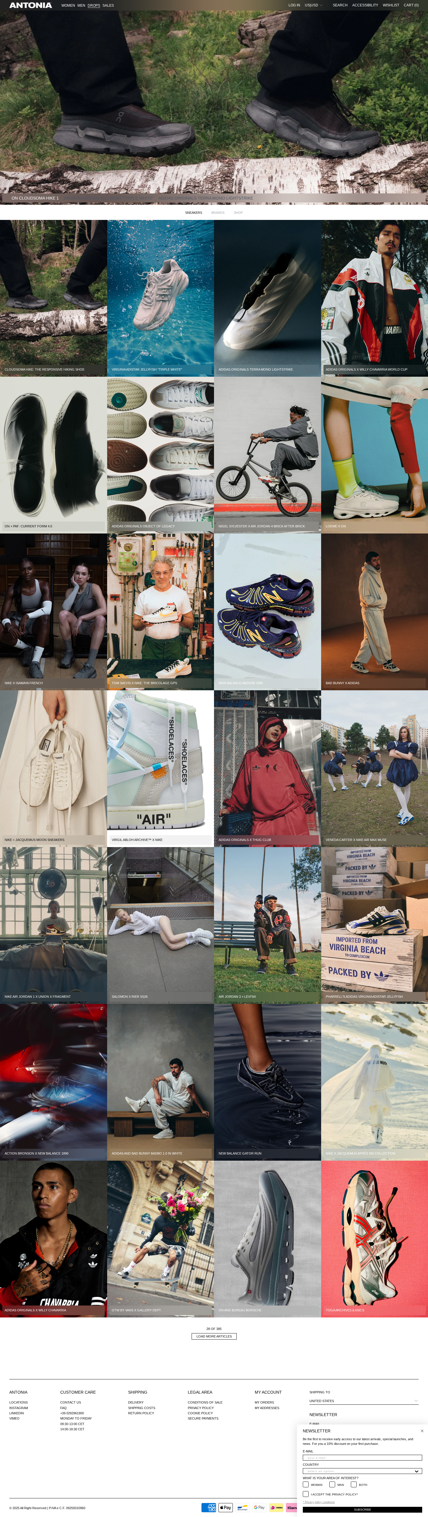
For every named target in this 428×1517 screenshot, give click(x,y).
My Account (268, 1392)
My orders (264, 1402)
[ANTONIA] (30, 5)
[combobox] (361, 1471)
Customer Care (78, 1392)
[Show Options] (417, 1471)
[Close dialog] (422, 1431)
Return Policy (141, 1413)
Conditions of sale (205, 1402)
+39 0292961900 (72, 1413)
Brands (217, 212)
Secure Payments (203, 1418)
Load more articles (214, 1336)
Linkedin (16, 1413)
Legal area (200, 1392)
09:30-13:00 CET (72, 1424)
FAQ (63, 1408)
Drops (94, 5)
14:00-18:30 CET (72, 1429)
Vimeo (14, 1418)
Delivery (136, 1402)
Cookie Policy (200, 1413)
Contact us (70, 1402)
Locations (18, 1402)
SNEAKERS (193, 212)
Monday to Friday (76, 1418)
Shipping (137, 1392)
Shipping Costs (141, 1408)
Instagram (18, 1408)
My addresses (267, 1408)
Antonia (18, 1392)
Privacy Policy (201, 1408)
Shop (238, 212)
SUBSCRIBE (362, 1509)
